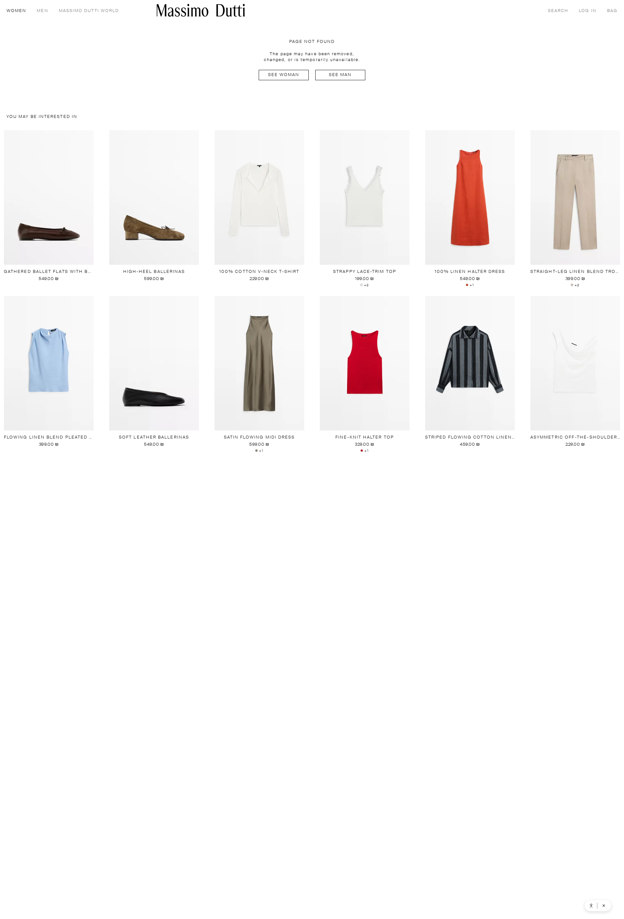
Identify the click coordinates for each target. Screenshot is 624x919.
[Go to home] (200, 10)
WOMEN (16, 11)
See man (340, 75)
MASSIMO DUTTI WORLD (89, 11)
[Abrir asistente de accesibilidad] (591, 905)
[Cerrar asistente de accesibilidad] (604, 905)
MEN (42, 11)
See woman (284, 75)
